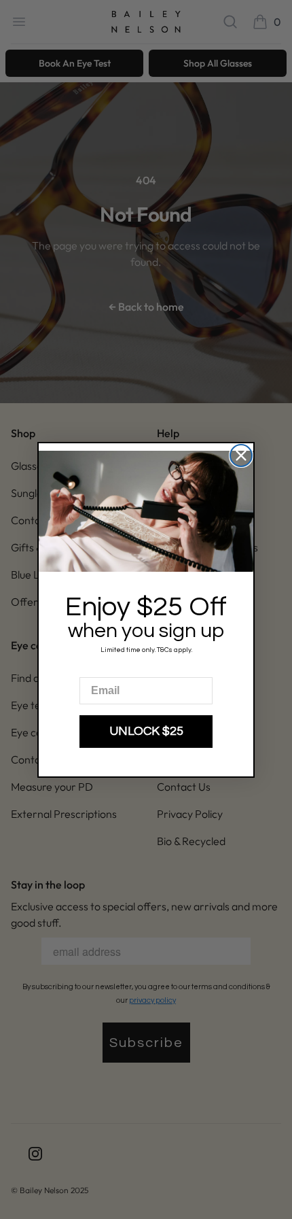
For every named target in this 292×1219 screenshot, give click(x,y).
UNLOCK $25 (146, 731)
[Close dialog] (241, 455)
